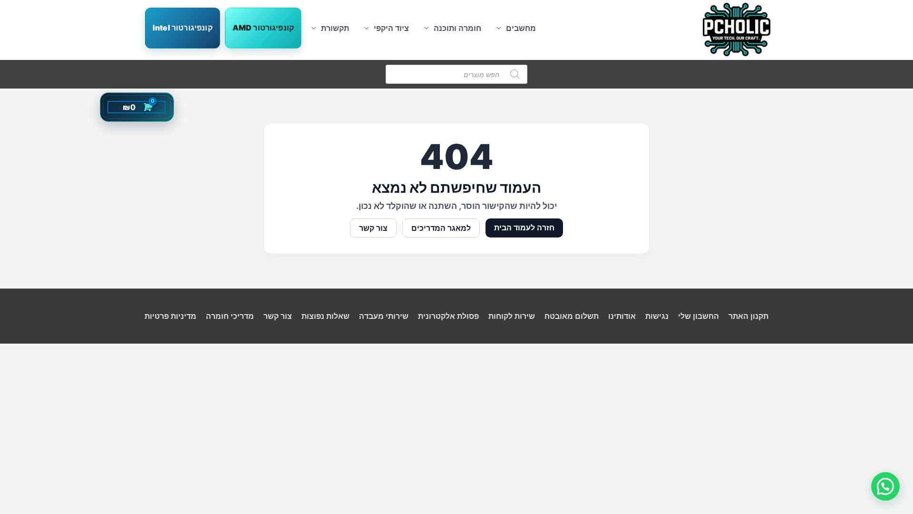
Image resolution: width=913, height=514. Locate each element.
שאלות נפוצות (325, 316)
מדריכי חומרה (230, 316)
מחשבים (521, 28)
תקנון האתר (748, 316)
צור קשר (373, 228)
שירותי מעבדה (383, 316)
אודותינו (622, 316)
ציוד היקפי (391, 28)
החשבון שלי (698, 316)
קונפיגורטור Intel (183, 27)
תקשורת (335, 28)
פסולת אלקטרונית (448, 316)
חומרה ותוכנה (457, 28)
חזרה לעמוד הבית (524, 227)
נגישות (657, 316)
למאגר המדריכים (441, 228)
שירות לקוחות (511, 316)
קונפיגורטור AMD (263, 27)
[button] (885, 486)
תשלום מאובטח (571, 316)
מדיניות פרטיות (170, 316)
